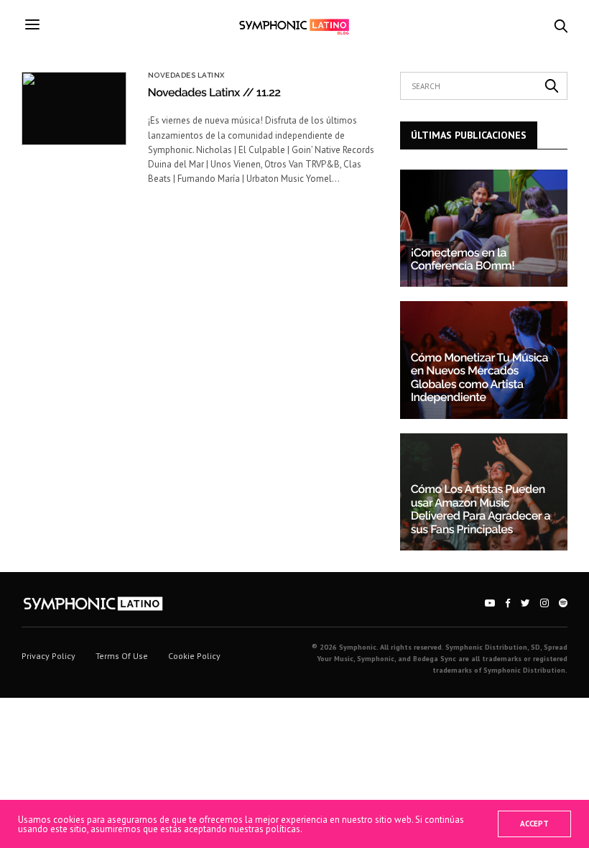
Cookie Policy (194, 655)
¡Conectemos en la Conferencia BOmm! (463, 259)
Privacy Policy (48, 655)
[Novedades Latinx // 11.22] (74, 108)
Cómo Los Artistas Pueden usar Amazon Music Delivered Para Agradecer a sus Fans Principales (480, 508)
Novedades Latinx (186, 75)
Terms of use (122, 655)
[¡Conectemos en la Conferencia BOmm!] (483, 228)
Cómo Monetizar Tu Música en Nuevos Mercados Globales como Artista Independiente (479, 377)
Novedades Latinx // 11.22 (214, 92)
